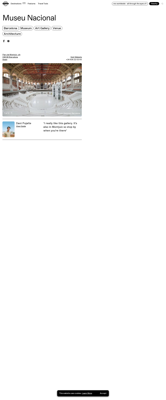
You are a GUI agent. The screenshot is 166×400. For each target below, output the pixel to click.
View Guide (21, 126)
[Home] (5, 3)
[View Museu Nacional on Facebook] (4, 41)
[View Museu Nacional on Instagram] (8, 41)
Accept (103, 393)
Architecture (12, 34)
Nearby (154, 3)
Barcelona (10, 28)
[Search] (162, 3)
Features (31, 3)
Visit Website (76, 57)
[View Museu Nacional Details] (125, 207)
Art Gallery (42, 28)
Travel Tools (43, 3)
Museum (26, 28)
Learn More (87, 393)
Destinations (18, 3)
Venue (57, 28)
